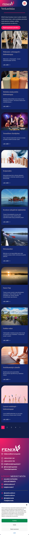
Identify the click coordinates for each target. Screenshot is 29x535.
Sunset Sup (7, 290)
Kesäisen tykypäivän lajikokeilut (10, 211)
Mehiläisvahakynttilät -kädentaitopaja (11, 93)
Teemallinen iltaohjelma (11, 133)
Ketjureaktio (7, 170)
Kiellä (14, 525)
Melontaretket (8, 251)
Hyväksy (14, 520)
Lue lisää (6, 65)
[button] (26, 505)
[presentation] (14, 40)
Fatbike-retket (8, 331)
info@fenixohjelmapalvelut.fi (12, 464)
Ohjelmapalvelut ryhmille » (11, 27)
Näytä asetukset (14, 529)
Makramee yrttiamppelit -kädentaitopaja (12, 53)
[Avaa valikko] (24, 3)
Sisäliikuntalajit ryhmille (12, 370)
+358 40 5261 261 (9, 458)
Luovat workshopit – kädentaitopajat (10, 410)
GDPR (14, 532)
